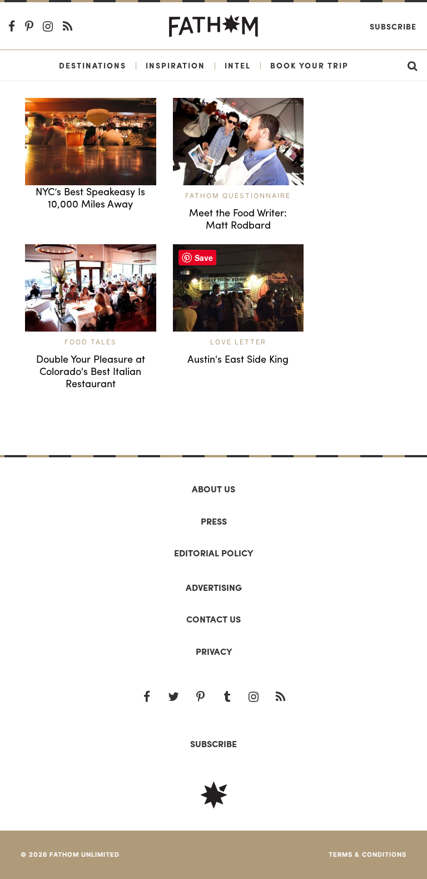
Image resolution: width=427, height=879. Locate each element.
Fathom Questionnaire (238, 195)
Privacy (214, 651)
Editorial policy (213, 552)
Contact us (213, 619)
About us (213, 488)
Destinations (92, 65)
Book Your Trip (309, 65)
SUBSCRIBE (213, 743)
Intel (238, 65)
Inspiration (175, 65)
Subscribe (393, 26)
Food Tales (90, 342)
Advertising (214, 587)
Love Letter (238, 342)
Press (214, 521)
